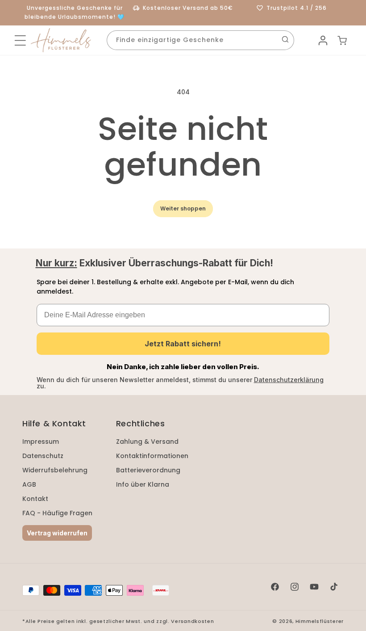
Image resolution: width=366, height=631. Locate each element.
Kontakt (35, 498)
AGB (29, 484)
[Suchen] (285, 39)
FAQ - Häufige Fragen (57, 513)
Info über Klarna (142, 484)
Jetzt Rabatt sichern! (183, 343)
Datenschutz (42, 455)
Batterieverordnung (148, 470)
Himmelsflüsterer (319, 621)
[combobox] (200, 40)
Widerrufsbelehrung (54, 470)
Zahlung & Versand (147, 441)
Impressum (40, 441)
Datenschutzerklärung (289, 379)
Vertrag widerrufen (57, 533)
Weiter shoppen (183, 208)
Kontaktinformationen (152, 455)
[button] (20, 40)
